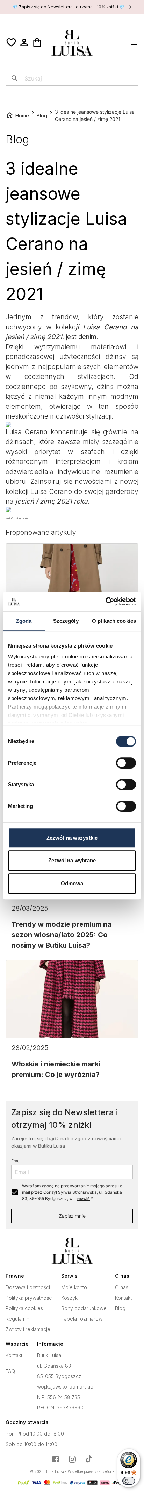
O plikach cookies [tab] (114, 621)
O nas (121, 1287)
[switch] (126, 763)
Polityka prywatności (29, 1297)
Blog (120, 1308)
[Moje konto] (24, 42)
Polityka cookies (24, 1308)
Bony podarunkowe (84, 1308)
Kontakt (123, 1297)
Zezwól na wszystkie (72, 838)
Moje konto (74, 1287)
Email (16, 1160)
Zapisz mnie (72, 1216)
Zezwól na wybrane (72, 860)
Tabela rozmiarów (81, 1318)
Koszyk (69, 1297)
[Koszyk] (37, 42)
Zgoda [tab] (24, 621)
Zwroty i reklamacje (28, 1329)
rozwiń (83, 1198)
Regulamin (17, 1318)
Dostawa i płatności (28, 1287)
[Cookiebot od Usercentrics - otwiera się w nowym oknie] (105, 601)
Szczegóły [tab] (66, 621)
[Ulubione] (11, 42)
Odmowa (72, 883)
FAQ (10, 1371)
